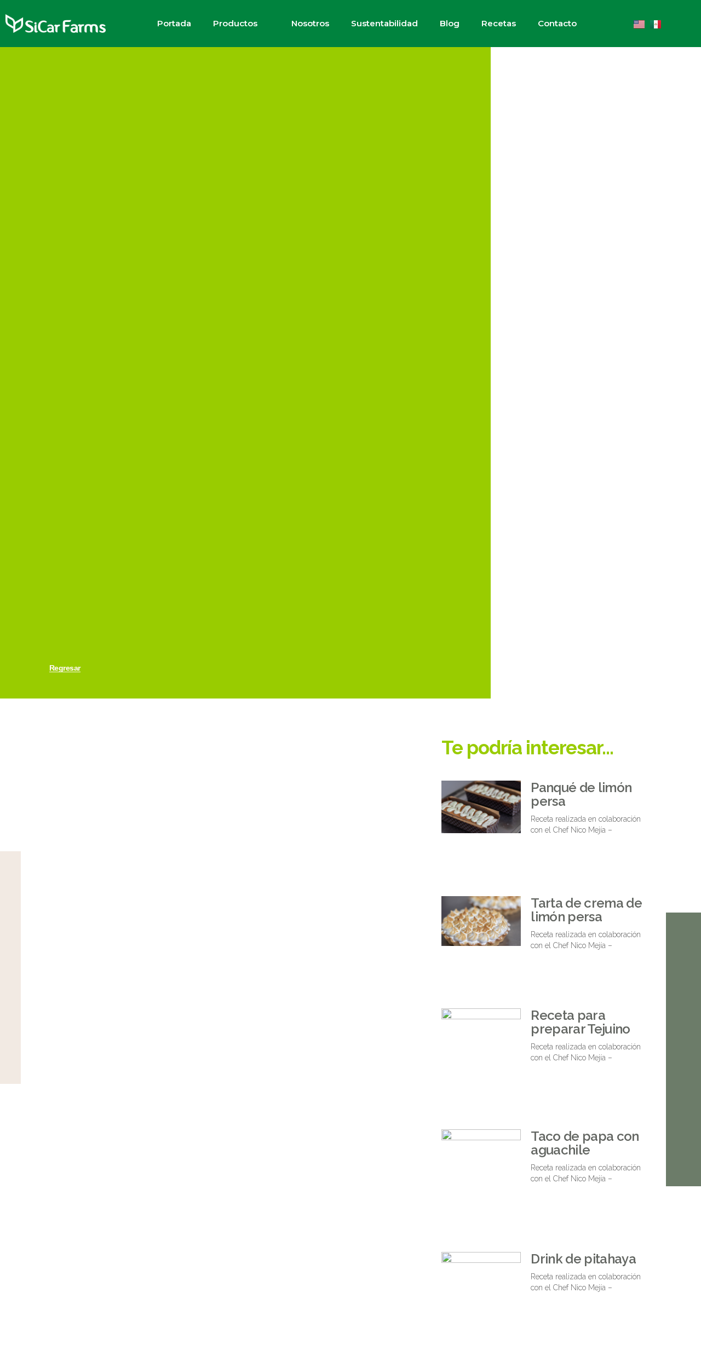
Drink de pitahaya (583, 1259)
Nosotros (310, 23)
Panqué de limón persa (581, 794)
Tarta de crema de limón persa (586, 910)
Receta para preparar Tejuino (580, 1022)
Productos (235, 23)
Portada (174, 23)
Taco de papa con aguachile (585, 1143)
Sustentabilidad (384, 23)
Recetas (498, 23)
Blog (449, 23)
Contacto (557, 23)
